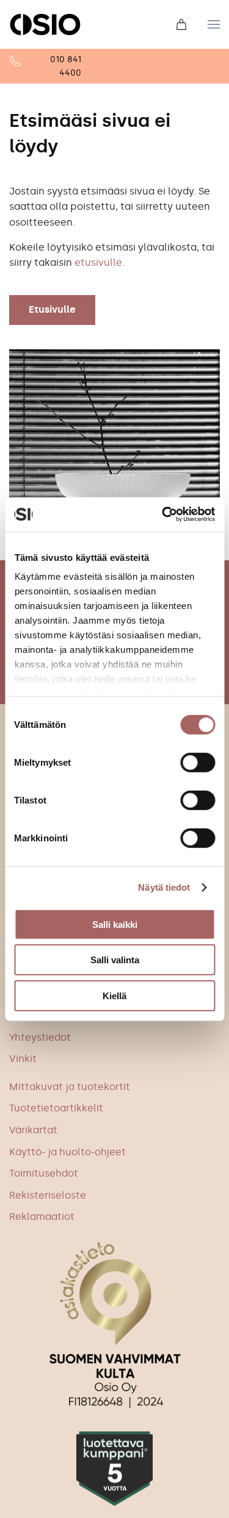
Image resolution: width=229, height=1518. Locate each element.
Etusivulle (52, 309)
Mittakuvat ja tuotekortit (69, 1086)
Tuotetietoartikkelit (56, 1108)
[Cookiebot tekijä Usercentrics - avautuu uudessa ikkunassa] (163, 514)
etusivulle (98, 262)
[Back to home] (45, 24)
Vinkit (23, 1058)
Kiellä (114, 995)
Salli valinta (114, 960)
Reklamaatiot (42, 1216)
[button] (214, 24)
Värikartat (33, 1130)
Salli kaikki (114, 924)
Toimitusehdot (43, 1173)
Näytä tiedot (164, 887)
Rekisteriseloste (47, 1195)
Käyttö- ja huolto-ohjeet (67, 1152)
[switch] (197, 762)
